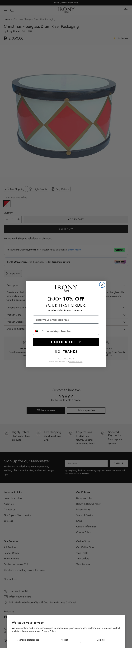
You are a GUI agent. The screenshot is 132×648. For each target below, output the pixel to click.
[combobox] (39, 331)
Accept (64, 640)
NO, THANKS (66, 351)
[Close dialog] (102, 285)
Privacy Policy (68, 359)
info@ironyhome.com (75, 362)
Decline (101, 640)
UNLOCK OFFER (66, 341)
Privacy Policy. (49, 631)
